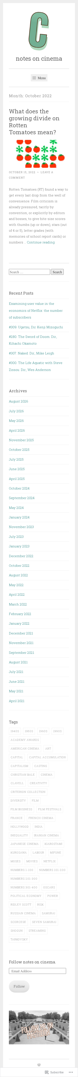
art (48, 748)
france (17, 818)
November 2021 (21, 643)
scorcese (18, 922)
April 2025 (17, 478)
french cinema (41, 818)
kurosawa (19, 852)
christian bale (23, 774)
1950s (29, 731)
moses (16, 861)
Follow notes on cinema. (32, 962)
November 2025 (21, 440)
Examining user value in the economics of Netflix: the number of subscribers (36, 310)
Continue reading (41, 242)
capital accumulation (47, 757)
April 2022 (17, 594)
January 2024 (19, 517)
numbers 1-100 (22, 870)
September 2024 (21, 498)
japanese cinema (25, 843)
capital (17, 757)
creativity (38, 783)
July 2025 (16, 459)
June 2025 (17, 469)
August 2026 (18, 401)
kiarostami (53, 843)
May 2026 (16, 420)
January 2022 (19, 623)
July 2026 (16, 411)
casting (40, 766)
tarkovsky (19, 939)
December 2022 (21, 556)
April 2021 (16, 701)
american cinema (25, 748)
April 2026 (17, 430)
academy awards (25, 739)
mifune (55, 852)
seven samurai (44, 922)
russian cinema (23, 913)
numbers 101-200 (52, 870)
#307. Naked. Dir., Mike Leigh (31, 353)
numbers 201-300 (24, 878)
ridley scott (21, 904)
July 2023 (16, 536)
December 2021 (21, 633)
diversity (18, 800)
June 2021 (16, 681)
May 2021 (16, 691)
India (39, 826)
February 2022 (20, 614)
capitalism (19, 766)
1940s (15, 731)
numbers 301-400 (24, 887)
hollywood (20, 826)
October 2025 (19, 449)
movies (32, 861)
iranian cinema (46, 835)
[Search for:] (30, 272)
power (52, 896)
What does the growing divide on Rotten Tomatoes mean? (34, 121)
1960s (43, 731)
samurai (48, 913)
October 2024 (19, 488)
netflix (50, 861)
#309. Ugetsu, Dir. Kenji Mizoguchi (36, 327)
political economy (26, 896)
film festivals (49, 809)
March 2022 (18, 604)
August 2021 (18, 662)
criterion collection (28, 791)
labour (38, 852)
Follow (19, 986)
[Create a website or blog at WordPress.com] (39, 1065)
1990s (57, 731)
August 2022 (18, 575)
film (35, 800)
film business (21, 809)
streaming (37, 930)
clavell (17, 783)
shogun (17, 930)
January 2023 (19, 546)
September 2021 (21, 652)
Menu (41, 77)
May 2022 (16, 585)
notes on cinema (39, 58)
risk (40, 904)
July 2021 (16, 671)
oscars (49, 887)
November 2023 (21, 527)
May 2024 (16, 507)
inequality (19, 835)
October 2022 (19, 565)
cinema (47, 774)
